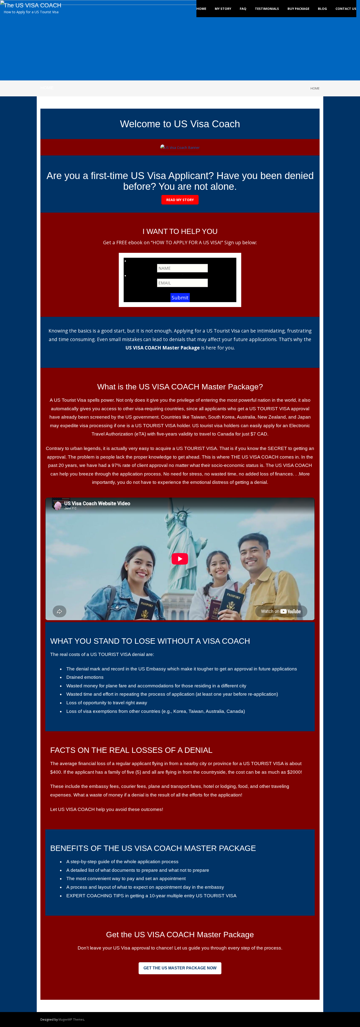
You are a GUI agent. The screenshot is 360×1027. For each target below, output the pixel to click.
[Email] (313, 1019)
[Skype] (298, 1019)
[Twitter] (282, 1019)
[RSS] (318, 1019)
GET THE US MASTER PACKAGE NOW (180, 968)
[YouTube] (293, 1019)
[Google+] (308, 1019)
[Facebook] (277, 1019)
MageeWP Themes (71, 1019)
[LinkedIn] (288, 1019)
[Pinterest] (303, 1019)
